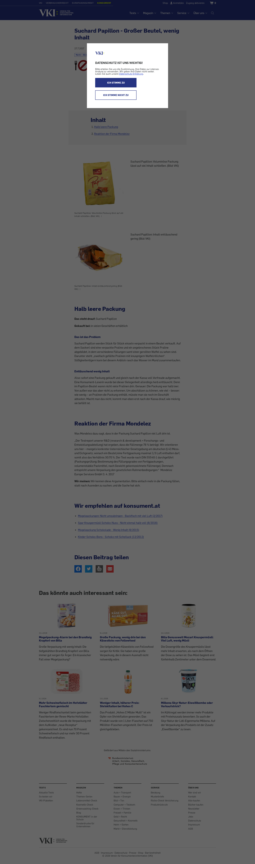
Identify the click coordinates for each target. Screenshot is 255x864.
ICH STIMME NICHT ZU (116, 95)
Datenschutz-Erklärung (131, 73)
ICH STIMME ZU (116, 82)
